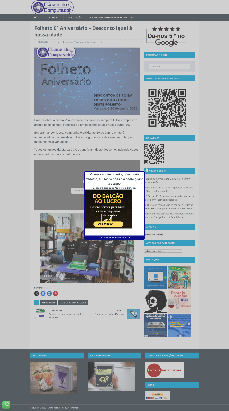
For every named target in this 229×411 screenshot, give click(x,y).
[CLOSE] (146, 169)
